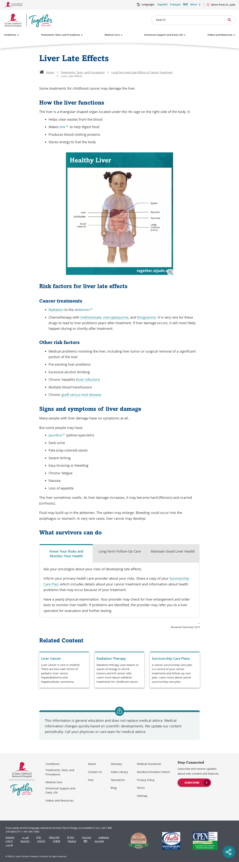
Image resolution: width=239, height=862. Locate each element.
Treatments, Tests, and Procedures (60, 34)
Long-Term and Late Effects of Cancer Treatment (142, 72)
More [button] (193, 4)
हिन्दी (185, 4)
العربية (25, 837)
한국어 (70, 837)
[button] (170, 272)
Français (175, 4)
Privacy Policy (146, 780)
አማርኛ (9, 841)
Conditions (10, 34)
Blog (114, 788)
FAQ (91, 780)
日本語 (56, 841)
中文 (38, 837)
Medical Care (112, 34)
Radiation (56, 309)
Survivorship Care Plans (171, 658)
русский (99, 841)
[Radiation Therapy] (120, 669)
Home (50, 72)
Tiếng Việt (54, 837)
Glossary (116, 764)
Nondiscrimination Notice (153, 772)
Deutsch (25, 841)
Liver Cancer (51, 658)
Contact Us (95, 772)
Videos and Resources (219, 34)
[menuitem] (194, 782)
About (92, 764)
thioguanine (146, 317)
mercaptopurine (115, 317)
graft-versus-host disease (81, 394)
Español (162, 4)
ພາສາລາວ (104, 837)
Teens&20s (118, 780)
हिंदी (85, 841)
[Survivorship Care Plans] (175, 669)
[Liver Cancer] (64, 669)
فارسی (9, 845)
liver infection (88, 379)
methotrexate (90, 317)
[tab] (66, 553)
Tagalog (72, 841)
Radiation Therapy (111, 658)
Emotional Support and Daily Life (163, 34)
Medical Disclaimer (149, 764)
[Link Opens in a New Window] (137, 841)
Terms (141, 788)
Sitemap (142, 796)
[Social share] (229, 852)
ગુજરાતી (41, 841)
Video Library (119, 772)
